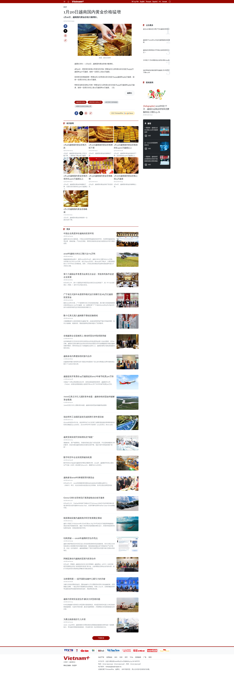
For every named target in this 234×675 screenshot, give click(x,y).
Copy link (65, 40)
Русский (164, 1)
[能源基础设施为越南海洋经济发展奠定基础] (127, 523)
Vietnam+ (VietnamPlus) (78, 1)
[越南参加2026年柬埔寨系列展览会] (127, 483)
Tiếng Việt (135, 1)
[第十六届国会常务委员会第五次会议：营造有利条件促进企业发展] (127, 280)
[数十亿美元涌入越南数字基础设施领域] (127, 321)
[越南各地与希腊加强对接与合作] (127, 362)
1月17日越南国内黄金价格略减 (75, 210)
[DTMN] (139, 650)
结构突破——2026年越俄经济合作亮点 (81, 538)
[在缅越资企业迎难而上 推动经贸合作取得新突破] (127, 341)
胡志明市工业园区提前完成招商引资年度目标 (84, 417)
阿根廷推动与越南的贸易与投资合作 (80, 558)
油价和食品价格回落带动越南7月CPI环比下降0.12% (156, 71)
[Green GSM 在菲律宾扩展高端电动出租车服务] (127, 503)
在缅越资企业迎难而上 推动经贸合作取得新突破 (85, 336)
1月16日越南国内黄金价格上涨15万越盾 (126, 177)
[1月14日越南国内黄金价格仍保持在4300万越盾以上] (76, 165)
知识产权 (101, 657)
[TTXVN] (68, 650)
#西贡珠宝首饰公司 (95, 102)
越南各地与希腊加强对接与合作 (78, 356)
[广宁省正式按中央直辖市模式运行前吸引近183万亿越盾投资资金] (127, 300)
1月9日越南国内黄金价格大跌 (75, 146)
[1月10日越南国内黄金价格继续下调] (101, 134)
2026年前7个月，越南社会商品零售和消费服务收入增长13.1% (156, 109)
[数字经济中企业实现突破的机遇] (127, 463)
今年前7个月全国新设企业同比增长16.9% (156, 60)
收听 (149, 135)
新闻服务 (138, 657)
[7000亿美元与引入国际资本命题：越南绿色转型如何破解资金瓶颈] (127, 402)
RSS (116, 657)
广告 (144, 657)
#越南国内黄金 (80, 102)
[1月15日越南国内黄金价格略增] (101, 165)
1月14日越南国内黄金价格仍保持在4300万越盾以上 (75, 177)
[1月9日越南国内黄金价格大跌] (76, 134)
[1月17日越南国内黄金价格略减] (76, 198)
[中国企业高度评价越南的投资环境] (127, 239)
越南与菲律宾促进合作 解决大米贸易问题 (82, 599)
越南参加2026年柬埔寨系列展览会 (79, 477)
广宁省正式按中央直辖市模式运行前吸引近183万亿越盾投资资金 (88, 295)
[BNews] (93, 650)
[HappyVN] (164, 650)
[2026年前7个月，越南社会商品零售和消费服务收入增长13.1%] (156, 94)
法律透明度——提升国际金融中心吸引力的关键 (84, 579)
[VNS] (113, 650)
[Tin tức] (85, 650)
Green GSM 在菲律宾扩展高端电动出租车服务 (84, 498)
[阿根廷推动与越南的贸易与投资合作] (127, 564)
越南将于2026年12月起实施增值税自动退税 (156, 41)
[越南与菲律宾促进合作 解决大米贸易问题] (127, 605)
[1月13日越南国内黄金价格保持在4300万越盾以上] (126, 134)
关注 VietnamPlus (117, 113)
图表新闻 (149, 82)
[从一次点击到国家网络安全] (164, 146)
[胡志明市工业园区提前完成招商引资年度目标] (127, 422)
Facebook (65, 26)
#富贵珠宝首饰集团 (111, 102)
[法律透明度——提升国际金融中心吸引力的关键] (127, 584)
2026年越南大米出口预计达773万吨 (79, 254)
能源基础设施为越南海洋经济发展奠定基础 (83, 518)
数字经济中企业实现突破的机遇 (78, 457)
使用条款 (109, 657)
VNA (131, 657)
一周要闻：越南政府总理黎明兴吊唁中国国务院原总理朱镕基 (151, 159)
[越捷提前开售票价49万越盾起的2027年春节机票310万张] (127, 382)
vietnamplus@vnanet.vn (113, 666)
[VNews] (77, 650)
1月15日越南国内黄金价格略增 (100, 177)
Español (154, 1)
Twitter (65, 31)
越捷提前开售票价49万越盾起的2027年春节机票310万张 (89, 376)
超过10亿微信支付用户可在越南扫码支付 (156, 29)
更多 (68, 229)
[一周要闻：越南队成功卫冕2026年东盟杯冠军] (164, 131)
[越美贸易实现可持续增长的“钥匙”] (127, 443)
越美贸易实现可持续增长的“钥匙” (78, 437)
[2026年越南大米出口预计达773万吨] (127, 259)
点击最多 (149, 25)
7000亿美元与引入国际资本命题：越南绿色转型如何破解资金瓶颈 (89, 398)
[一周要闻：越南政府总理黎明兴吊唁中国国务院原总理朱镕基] (164, 160)
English (142, 1)
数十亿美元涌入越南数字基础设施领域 (81, 315)
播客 (149, 123)
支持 (120, 657)
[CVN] (126, 650)
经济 (65, 7)
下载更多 (101, 638)
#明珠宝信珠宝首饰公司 (83, 106)
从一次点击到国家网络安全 (151, 144)
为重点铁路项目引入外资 (75, 619)
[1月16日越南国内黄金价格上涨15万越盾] (126, 165)
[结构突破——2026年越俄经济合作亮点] (127, 544)
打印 (65, 36)
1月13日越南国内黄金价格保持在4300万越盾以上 (126, 146)
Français (148, 1)
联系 (150, 657)
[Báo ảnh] (152, 650)
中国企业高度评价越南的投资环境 (79, 233)
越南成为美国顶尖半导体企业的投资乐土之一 (156, 51)
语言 (126, 657)
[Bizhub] (101, 650)
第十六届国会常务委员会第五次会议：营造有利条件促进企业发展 (89, 275)
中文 (160, 1)
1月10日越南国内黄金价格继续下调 (101, 146)
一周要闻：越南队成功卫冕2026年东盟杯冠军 (151, 130)
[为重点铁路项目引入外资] (127, 625)
